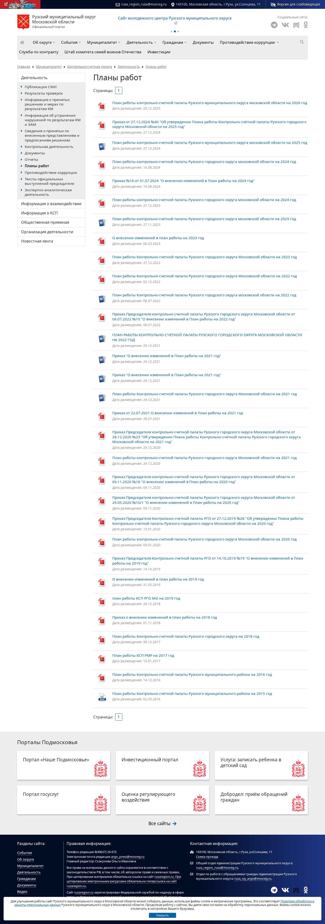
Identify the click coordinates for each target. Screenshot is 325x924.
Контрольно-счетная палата (89, 66)
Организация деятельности (47, 231)
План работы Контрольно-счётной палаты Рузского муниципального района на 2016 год (192, 674)
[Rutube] (296, 25)
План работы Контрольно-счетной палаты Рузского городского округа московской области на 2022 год (204, 295)
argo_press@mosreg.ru (127, 856)
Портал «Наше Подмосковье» (56, 759)
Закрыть (162, 915)
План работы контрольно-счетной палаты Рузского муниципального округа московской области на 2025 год (209, 142)
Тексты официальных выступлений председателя (49, 181)
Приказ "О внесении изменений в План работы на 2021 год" (166, 355)
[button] (44, 42)
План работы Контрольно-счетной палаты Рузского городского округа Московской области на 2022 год (204, 275)
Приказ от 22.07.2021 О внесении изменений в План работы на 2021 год (177, 412)
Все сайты (160, 823)
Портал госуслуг (41, 794)
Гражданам (26, 878)
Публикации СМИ (41, 86)
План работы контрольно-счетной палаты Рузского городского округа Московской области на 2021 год (204, 457)
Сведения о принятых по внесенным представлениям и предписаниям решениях (52, 135)
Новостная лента (37, 241)
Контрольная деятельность (49, 146)
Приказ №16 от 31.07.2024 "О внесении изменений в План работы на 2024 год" (183, 180)
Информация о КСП (39, 213)
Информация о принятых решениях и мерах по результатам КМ (47, 104)
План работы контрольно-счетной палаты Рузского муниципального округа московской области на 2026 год (209, 102)
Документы (35, 153)
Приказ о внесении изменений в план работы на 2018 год (164, 617)
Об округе (25, 859)
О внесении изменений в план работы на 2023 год (158, 237)
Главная (23, 66)
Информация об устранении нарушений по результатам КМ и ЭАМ (53, 120)
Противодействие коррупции (51, 172)
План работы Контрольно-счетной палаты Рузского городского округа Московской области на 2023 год (204, 256)
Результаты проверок (44, 93)
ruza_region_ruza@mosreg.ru (144, 4)
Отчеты (31, 159)
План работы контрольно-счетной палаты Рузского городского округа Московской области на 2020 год (204, 539)
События (24, 852)
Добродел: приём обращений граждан (254, 797)
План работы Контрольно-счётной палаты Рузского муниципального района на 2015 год (192, 693)
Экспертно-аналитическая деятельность (48, 192)
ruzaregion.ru (164, 876)
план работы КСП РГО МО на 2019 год (146, 598)
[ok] (306, 25)
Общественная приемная (45, 222)
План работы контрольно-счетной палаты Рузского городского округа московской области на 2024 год (204, 161)
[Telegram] (274, 25)
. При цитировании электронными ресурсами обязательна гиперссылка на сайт (124, 878)
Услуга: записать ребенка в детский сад (251, 762)
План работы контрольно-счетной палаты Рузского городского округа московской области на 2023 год (204, 218)
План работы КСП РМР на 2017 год (143, 655)
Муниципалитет (49, 66)
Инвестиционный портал (150, 759)
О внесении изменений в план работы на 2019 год (158, 579)
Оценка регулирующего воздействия (148, 797)
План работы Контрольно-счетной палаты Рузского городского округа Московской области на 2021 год (204, 393)
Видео (22, 891)
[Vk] (285, 25)
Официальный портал (64, 22)
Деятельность (129, 66)
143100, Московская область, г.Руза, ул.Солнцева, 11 (218, 4)
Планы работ (156, 66)
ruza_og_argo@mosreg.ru (252, 878)
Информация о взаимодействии (51, 203)
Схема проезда (207, 856)
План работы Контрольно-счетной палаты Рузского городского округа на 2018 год (185, 636)
